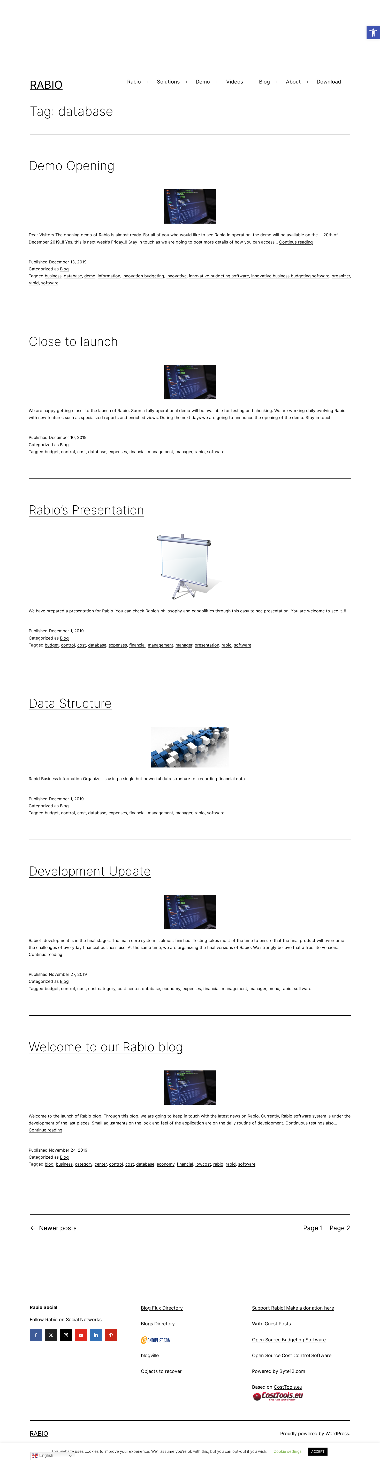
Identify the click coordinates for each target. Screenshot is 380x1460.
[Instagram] (66, 1335)
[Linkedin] (96, 1335)
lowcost (203, 1164)
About (293, 82)
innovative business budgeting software (290, 275)
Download (329, 82)
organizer (341, 275)
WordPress (337, 1433)
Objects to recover (161, 1371)
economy (171, 988)
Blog (264, 82)
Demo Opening (72, 165)
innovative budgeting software (219, 275)
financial (137, 451)
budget (52, 451)
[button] (373, 32)
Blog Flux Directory (162, 1308)
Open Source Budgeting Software (289, 1339)
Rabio (46, 84)
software (49, 282)
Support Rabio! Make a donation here (293, 1308)
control (68, 451)
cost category (101, 988)
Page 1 (313, 1228)
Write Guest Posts (271, 1323)
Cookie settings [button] (287, 1451)
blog (49, 1164)
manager (184, 451)
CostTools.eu (288, 1387)
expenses (118, 451)
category (83, 1164)
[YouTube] (81, 1335)
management (160, 451)
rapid (34, 282)
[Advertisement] (155, 36)
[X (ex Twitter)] (51, 1335)
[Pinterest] (111, 1335)
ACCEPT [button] (317, 1451)
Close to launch (73, 341)
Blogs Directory (158, 1323)
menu (274, 988)
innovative (176, 275)
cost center (129, 988)
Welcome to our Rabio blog (106, 1046)
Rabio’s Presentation (86, 510)
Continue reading (296, 242)
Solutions (168, 82)
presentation (207, 645)
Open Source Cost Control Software (291, 1355)
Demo (203, 82)
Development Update (90, 871)
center (101, 1164)
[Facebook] (36, 1335)
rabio (200, 451)
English (45, 1455)
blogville (150, 1355)
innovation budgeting (143, 275)
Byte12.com (292, 1371)
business (53, 275)
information (109, 275)
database (73, 275)
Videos (234, 82)
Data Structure (70, 703)
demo (89, 275)
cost (81, 451)
